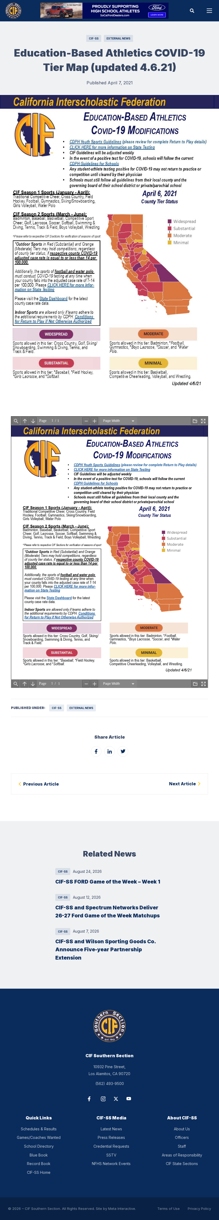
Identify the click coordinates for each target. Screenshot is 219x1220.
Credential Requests (111, 1146)
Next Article (182, 784)
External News (118, 38)
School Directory (39, 1146)
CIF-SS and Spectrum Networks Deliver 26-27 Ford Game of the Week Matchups (107, 912)
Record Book (38, 1163)
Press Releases (111, 1137)
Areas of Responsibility (182, 1155)
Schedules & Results (39, 1129)
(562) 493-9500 (109, 1083)
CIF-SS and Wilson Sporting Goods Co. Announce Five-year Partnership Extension (105, 949)
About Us (182, 1129)
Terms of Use (168, 1208)
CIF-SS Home (38, 1172)
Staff (182, 1146)
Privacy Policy (199, 1208)
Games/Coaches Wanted (39, 1137)
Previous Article (41, 784)
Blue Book (39, 1155)
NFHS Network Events (111, 1163)
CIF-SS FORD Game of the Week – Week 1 (107, 882)
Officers (182, 1137)
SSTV (111, 1155)
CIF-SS (94, 38)
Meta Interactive (121, 1208)
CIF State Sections (182, 1163)
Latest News (111, 1129)
